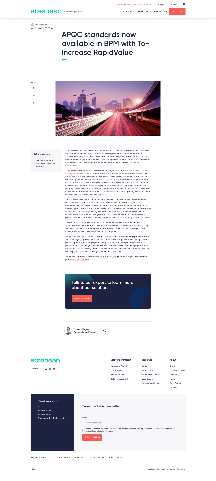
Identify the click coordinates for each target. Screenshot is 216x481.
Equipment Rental (118, 366)
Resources (143, 11)
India (119, 457)
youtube (54, 369)
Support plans (44, 414)
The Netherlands (96, 457)
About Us (174, 366)
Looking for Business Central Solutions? (135, 4)
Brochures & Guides (151, 374)
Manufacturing (117, 374)
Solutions (127, 11)
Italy (111, 457)
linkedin (50, 369)
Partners (173, 374)
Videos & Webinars (150, 383)
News (172, 379)
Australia (79, 457)
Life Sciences (116, 370)
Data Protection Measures (166, 469)
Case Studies (148, 379)
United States (63, 457)
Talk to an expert (82, 298)
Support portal (44, 410)
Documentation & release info (51, 418)
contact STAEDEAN (80, 259)
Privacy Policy (127, 429)
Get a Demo (177, 11)
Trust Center (175, 383)
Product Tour (161, 11)
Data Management (119, 379)
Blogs (144, 366)
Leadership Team (178, 370)
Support (161, 4)
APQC (102, 179)
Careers (173, 4)
